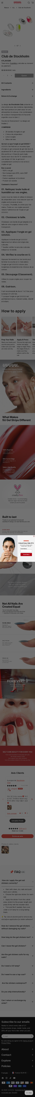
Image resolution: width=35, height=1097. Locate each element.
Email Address (24, 548)
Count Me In (26, 554)
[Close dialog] (34, 536)
